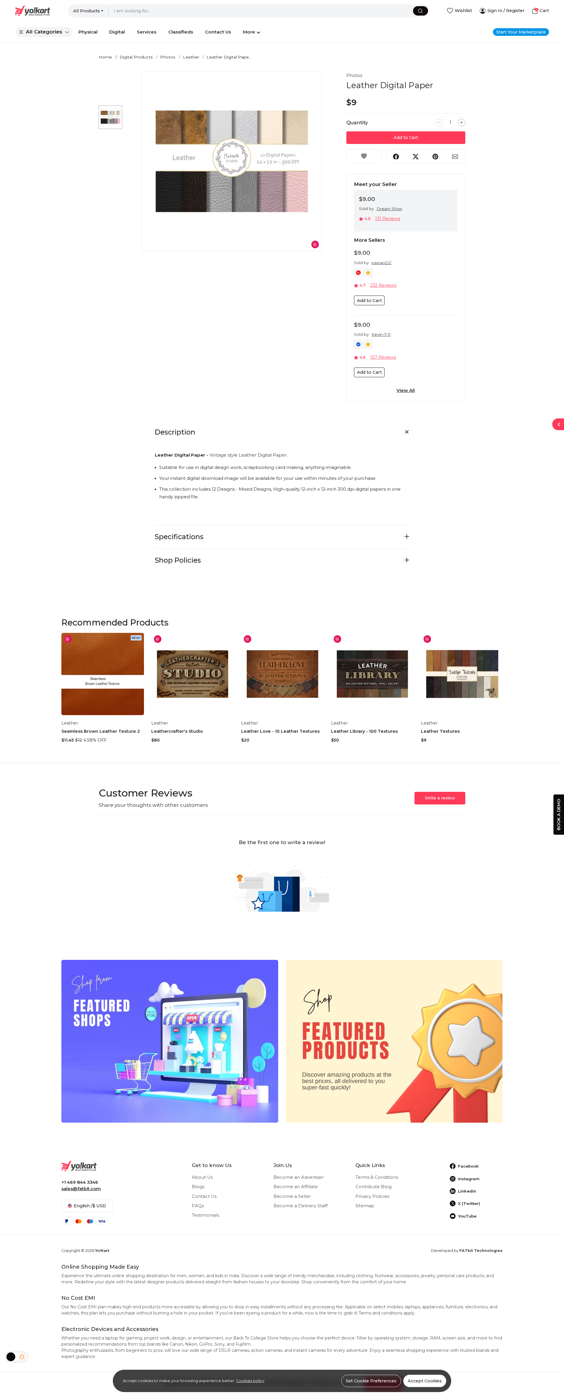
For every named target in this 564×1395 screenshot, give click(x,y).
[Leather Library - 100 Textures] (372, 674)
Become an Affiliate (295, 1186)
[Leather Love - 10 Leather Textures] (282, 674)
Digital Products (136, 57)
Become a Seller (292, 1196)
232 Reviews (383, 285)
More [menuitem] (249, 32)
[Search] (420, 11)
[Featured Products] (394, 1041)
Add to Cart (406, 137)
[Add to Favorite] (364, 156)
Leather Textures (440, 731)
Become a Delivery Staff (300, 1205)
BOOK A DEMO (558, 814)
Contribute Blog (373, 1186)
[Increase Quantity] (461, 122)
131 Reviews (387, 218)
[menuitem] (43, 32)
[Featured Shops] (169, 1041)
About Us (202, 1177)
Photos (167, 57)
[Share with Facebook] (396, 156)
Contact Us (204, 1196)
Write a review (440, 798)
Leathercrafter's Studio (177, 731)
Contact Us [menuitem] (218, 32)
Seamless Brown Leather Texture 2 (100, 731)
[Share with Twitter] (415, 156)
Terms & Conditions (376, 1177)
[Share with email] (455, 156)
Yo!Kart (102, 1250)
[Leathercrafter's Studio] (192, 674)
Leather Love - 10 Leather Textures (280, 731)
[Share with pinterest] (435, 156)
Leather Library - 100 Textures (364, 731)
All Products (86, 11)
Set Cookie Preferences (371, 1381)
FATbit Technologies (481, 1250)
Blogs (198, 1186)
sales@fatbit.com (81, 1188)
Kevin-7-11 (381, 334)
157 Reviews (383, 357)
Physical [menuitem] (88, 32)
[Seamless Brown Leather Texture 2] (102, 674)
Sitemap (364, 1205)
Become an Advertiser (298, 1177)
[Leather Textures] (462, 674)
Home (105, 57)
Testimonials (205, 1215)
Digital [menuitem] (117, 32)
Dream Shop (389, 208)
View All (406, 390)
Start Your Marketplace (521, 32)
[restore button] (558, 424)
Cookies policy (250, 1380)
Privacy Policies (372, 1196)
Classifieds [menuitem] (180, 32)
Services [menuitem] (146, 32)
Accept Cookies (425, 1381)
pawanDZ (381, 262)
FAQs (198, 1205)
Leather (191, 57)
